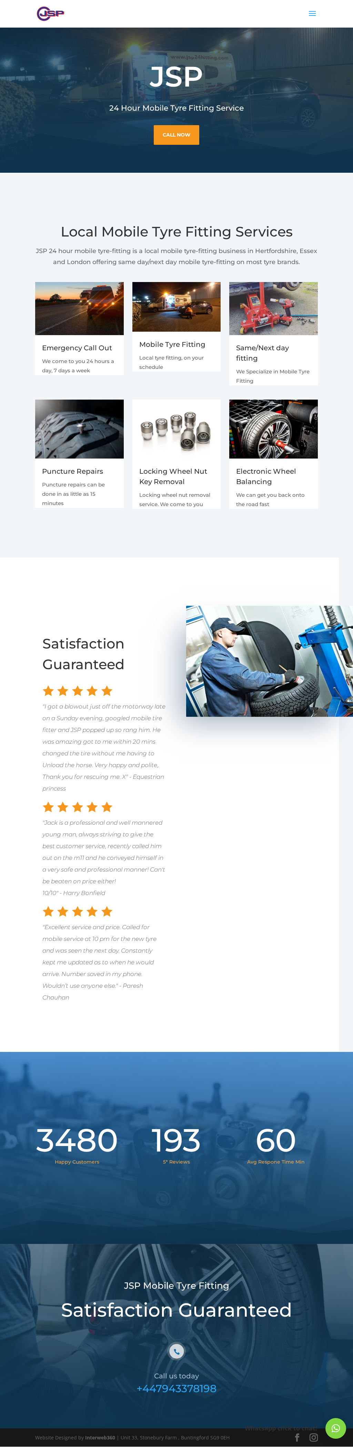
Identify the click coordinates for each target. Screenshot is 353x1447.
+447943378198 (176, 1388)
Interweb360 (100, 1437)
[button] (335, 1428)
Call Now (176, 135)
